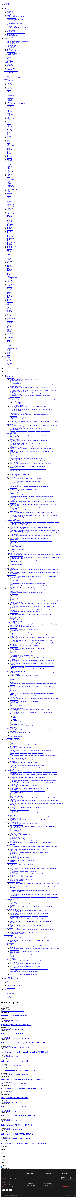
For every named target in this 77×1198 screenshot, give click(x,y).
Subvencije (9, 311)
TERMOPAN (10, 321)
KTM (8, 215)
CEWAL (9, 115)
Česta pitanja (30, 1183)
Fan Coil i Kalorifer (11, 18)
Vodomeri (9, 60)
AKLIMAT (9, 86)
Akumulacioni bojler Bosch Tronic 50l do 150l (18, 1016)
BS (7, 109)
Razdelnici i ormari (11, 26)
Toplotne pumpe (10, 65)
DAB (8, 122)
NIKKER (9, 255)
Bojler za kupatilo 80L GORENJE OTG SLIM (19, 1116)
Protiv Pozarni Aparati (12, 50)
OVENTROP (10, 261)
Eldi (8, 134)
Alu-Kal (9, 91)
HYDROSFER (10, 186)
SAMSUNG (10, 288)
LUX (8, 223)
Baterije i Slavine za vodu (13, 48)
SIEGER (9, 295)
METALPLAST (11, 236)
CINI (8, 117)
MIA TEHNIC (10, 238)
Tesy (8, 325)
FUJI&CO (9, 159)
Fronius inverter (10, 73)
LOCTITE (9, 220)
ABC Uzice (9, 83)
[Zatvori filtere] (2, 1153)
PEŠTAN (9, 265)
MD (8, 232)
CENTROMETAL (11, 114)
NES (8, 253)
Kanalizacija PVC (11, 46)
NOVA (8, 259)
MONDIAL (9, 249)
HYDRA (9, 183)
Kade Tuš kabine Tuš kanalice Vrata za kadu (17, 41)
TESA (8, 323)
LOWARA (9, 221)
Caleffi (14, 719)
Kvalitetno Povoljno (17, 721)
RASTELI (9, 280)
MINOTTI (9, 245)
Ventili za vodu (10, 49)
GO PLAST (9, 164)
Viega (8, 346)
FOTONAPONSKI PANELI (11, 978)
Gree (8, 167)
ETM (8, 144)
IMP (8, 190)
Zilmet (8, 355)
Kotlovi (8, 12)
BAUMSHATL (10, 105)
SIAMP (8, 293)
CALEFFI (9, 111)
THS (8, 330)
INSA (8, 194)
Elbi (8, 133)
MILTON (9, 243)
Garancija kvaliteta (48, 1183)
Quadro (8, 276)
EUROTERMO (10, 145)
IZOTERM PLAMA (12, 200)
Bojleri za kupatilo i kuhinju (13, 42)
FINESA (9, 154)
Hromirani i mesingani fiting (13, 53)
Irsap (8, 197)
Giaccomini (9, 162)
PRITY (8, 273)
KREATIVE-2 (10, 213)
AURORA (9, 101)
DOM (8, 128)
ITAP (8, 198)
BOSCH (9, 106)
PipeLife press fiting (17, 621)
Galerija (8, 364)
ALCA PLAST (10, 87)
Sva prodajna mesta (65, 1186)
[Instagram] (3, 1190)
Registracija (6, 3)
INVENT (9, 196)
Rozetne (9, 285)
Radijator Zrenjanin (11, 278)
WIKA (8, 351)
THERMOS (9, 329)
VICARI (9, 344)
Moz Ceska (9, 250)
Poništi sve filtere (5, 1168)
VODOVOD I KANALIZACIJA (12, 739)
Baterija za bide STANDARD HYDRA (16, 103)
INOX (8, 192)
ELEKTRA (9, 137)
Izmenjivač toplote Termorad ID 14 (14, 1098)
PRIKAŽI (3, 1008)
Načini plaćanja (30, 1181)
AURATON (10, 99)
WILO (8, 352)
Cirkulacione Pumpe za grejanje (14, 23)
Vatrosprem (9, 341)
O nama (8, 357)
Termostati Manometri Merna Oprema (16, 33)
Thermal (9, 326)
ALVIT (8, 92)
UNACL (9, 336)
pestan (8, 264)
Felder (8, 147)
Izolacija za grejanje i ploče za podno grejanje (17, 27)
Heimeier (15, 716)
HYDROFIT (10, 185)
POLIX (8, 272)
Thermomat (9, 327)
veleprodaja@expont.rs (9, 1186)
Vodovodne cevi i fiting (12, 61)
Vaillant (8, 340)
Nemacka (9, 251)
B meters (9, 102)
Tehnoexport (10, 317)
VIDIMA (9, 345)
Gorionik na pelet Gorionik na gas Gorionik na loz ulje (20, 22)
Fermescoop (9, 148)
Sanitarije (9, 39)
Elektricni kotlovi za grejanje (19, 417)
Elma (8, 140)
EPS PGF (9, 141)
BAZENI (6, 79)
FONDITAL (10, 155)
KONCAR (9, 211)
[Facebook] (7, 1190)
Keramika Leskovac (11, 206)
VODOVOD (7, 38)
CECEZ (9, 113)
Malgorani (9, 228)
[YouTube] (10, 1190)
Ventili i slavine (10, 34)
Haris (8, 173)
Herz (14, 715)
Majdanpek (9, 227)
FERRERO (9, 149)
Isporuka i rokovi (30, 1179)
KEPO (8, 205)
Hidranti (9, 56)
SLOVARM (9, 300)
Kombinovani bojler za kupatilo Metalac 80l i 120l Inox (22, 1088)
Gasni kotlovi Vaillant (18, 405)
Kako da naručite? (31, 1177)
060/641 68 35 (7, 1184)
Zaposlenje (9, 363)
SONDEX (9, 304)
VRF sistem (9, 69)
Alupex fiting (16, 596)
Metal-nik (9, 234)
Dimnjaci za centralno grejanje (14, 20)
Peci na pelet (10, 14)
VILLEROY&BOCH (12, 348)
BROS (8, 107)
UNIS (8, 338)
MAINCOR (9, 226)
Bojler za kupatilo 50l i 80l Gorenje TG (16, 1025)
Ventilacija (9, 67)
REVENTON (10, 281)
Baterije (8, 75)
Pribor (8, 76)
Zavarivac (9, 353)
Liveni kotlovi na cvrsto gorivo (20, 413)
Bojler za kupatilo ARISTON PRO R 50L (16, 1125)
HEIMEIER (9, 174)
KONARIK (9, 209)
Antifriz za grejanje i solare (13, 37)
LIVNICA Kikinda (11, 219)
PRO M (8, 274)
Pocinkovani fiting (11, 52)
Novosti (8, 361)
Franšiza (9, 360)
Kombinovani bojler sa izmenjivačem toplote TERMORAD (23, 1143)
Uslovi (68, 1195)
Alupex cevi (15, 595)
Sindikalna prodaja (8, 6)
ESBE (8, 143)
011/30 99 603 (7, 1182)
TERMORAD (10, 322)
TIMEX (8, 334)
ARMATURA (10, 98)
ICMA (8, 187)
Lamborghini (10, 216)
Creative (9, 121)
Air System (9, 84)
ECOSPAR (9, 130)
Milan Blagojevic (11, 242)
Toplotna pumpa (10, 9)
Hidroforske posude (11, 54)
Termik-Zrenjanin (11, 318)
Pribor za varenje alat (12, 35)
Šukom (8, 312)
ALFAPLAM (10, 88)
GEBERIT (9, 160)
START (8, 307)
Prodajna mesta (7, 4)
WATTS (9, 349)
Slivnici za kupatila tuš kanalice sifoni (15, 58)
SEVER (9, 291)
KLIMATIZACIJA (8, 62)
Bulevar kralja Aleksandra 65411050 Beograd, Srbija (10, 1179)
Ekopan (8, 132)
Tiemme (14, 717)
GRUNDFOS (10, 170)
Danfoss (9, 124)
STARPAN (9, 306)
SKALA (9, 299)
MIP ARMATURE (11, 246)
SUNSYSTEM (10, 314)
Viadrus (8, 342)
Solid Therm (10, 302)
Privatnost (73, 1195)
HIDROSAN (10, 178)
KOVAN (9, 212)
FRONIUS (9, 158)
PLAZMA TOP (10, 270)
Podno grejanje (10, 11)
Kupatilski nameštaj (11, 45)
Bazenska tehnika (11, 80)
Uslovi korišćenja (47, 1181)
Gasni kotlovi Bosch (17, 403)
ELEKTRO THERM (12, 139)
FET (8, 152)
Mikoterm (9, 240)
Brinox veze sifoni (11, 57)
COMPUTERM (10, 118)
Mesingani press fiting (18, 619)
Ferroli (8, 151)
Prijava (5, 1)
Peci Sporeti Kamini (11, 15)
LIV (8, 217)
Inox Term (9, 193)
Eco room (9, 129)
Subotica (9, 310)
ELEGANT (9, 136)
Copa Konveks (10, 120)
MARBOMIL (10, 230)
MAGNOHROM (11, 224)
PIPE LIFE (9, 266)
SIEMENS (9, 296)
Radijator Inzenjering (12, 277)
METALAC (9, 235)
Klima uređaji (10, 64)
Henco (8, 175)
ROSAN (9, 283)
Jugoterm (9, 201)
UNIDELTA (10, 337)
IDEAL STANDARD (12, 189)
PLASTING (10, 269)
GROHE (9, 168)
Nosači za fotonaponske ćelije (14, 77)
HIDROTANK (10, 179)
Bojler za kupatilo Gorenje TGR (13, 1107)
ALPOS (9, 90)
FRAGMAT (9, 156)
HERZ (8, 177)
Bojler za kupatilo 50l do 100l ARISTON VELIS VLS (21, 1079)
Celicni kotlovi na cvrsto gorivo (20, 412)
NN (7, 257)
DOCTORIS (10, 126)
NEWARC (9, 254)
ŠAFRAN (9, 287)
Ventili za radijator (11, 31)
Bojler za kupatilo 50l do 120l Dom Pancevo (17, 1034)
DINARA (9, 125)
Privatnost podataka (48, 1185)
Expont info (7, 356)
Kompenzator (10, 208)
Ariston (8, 96)
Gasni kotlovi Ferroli (17, 402)
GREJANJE (7, 8)
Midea (8, 239)
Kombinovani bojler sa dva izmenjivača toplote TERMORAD (24, 1052)
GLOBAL (9, 163)
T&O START (10, 315)
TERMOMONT (11, 319)
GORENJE (9, 166)
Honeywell (9, 181)
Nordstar (9, 258)
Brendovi (6, 81)
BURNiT (9, 110)
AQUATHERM (10, 95)
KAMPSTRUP (10, 204)
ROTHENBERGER (12, 284)
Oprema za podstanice (12, 30)
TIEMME (9, 331)
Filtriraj (4, 1006)
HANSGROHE (10, 171)
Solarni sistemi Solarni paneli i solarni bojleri (17, 19)
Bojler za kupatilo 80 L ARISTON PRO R (17, 1134)
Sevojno (9, 292)
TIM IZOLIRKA (11, 333)
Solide (8, 303)
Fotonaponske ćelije (11, 72)
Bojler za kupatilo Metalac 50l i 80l (14, 1061)
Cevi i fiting (9, 29)
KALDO (9, 202)
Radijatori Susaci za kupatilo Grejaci (15, 16)
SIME (8, 298)
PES (8, 262)
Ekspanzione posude (11, 24)
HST (8, 182)
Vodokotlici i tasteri (11, 43)
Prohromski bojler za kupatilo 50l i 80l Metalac (19, 1070)
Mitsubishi (9, 247)
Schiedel (9, 289)
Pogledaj (9, 1018)
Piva (8, 268)
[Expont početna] (8, 1174)
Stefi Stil (9, 308)
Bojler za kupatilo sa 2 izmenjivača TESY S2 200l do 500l (23, 1043)
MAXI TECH (10, 231)
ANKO (8, 94)
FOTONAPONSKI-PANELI (11, 71)
